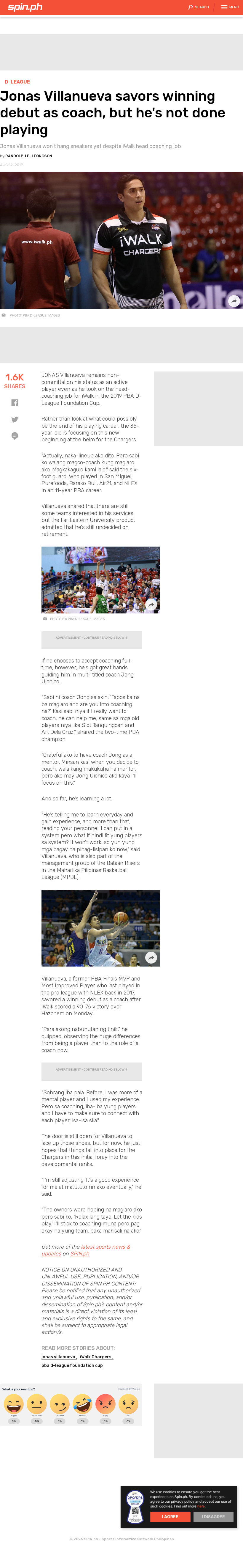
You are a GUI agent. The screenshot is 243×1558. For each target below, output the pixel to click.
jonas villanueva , (59, 1356)
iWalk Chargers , (96, 1356)
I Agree (170, 1516)
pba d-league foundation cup (72, 1365)
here (201, 1506)
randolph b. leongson (28, 156)
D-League (17, 82)
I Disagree (213, 1516)
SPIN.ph (79, 1253)
